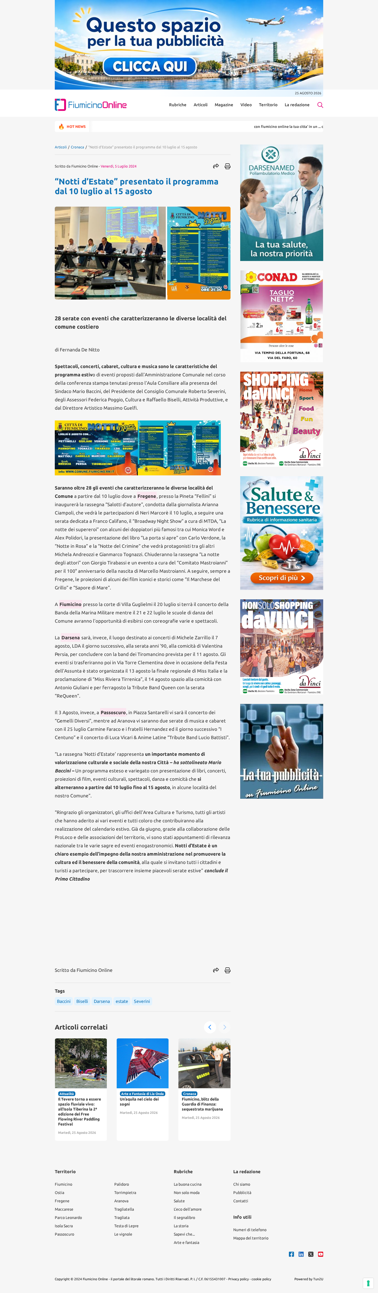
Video (246, 105)
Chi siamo (241, 1184)
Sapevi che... (184, 1234)
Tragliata (122, 1217)
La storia (181, 1226)
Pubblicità (242, 1192)
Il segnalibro (184, 1217)
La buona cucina (187, 1184)
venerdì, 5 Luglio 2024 (118, 166)
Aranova (121, 1201)
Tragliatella (124, 1209)
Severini (142, 1001)
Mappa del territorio (250, 1238)
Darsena (102, 1001)
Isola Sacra (64, 1226)
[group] (81, 1089)
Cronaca (77, 147)
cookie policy (261, 1279)
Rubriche (178, 105)
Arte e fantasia (186, 1242)
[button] (210, 1027)
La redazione (297, 105)
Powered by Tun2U (308, 1279)
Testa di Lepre (126, 1226)
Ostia (59, 1192)
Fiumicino (63, 1184)
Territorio (268, 105)
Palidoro (121, 1184)
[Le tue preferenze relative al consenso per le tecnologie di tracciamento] (368, 1283)
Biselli (82, 1001)
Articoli (201, 105)
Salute (179, 1201)
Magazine (224, 105)
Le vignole (123, 1234)
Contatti (240, 1201)
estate (122, 1001)
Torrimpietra (125, 1192)
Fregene (62, 1201)
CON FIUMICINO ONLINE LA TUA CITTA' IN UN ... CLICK (260, 126)
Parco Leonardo (68, 1217)
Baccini (64, 1001)
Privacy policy (238, 1279)
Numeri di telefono (249, 1230)
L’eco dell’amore (188, 1209)
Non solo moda (187, 1192)
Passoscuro (64, 1234)
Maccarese (64, 1209)
